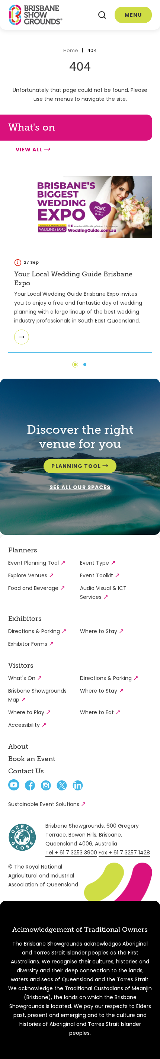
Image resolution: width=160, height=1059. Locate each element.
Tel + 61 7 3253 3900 (71, 852)
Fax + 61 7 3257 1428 (124, 852)
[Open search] (102, 15)
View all (29, 149)
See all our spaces (80, 487)
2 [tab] (85, 365)
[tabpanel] (80, 257)
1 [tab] (75, 365)
